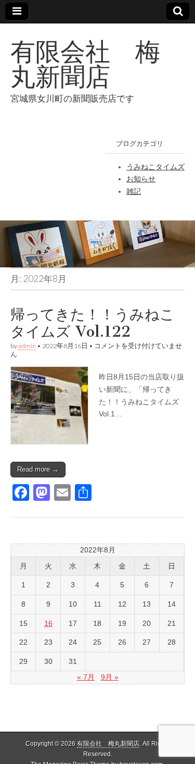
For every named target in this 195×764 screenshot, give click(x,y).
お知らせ (140, 179)
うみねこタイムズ (155, 167)
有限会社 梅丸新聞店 (85, 63)
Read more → (38, 469)
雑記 (133, 191)
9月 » (110, 677)
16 (48, 623)
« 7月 (86, 677)
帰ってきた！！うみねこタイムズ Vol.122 (92, 323)
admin (27, 346)
